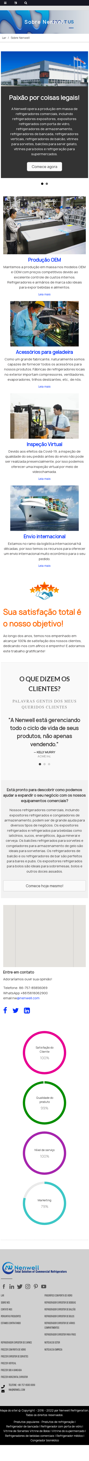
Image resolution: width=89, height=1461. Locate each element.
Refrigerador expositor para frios (60, 1334)
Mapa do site (8, 1410)
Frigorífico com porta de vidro (58, 1295)
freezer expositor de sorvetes (14, 1356)
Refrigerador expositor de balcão (60, 1309)
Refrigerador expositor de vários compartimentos (59, 1325)
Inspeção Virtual (44, 444)
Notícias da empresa (53, 1349)
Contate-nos (6, 1309)
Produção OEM (44, 260)
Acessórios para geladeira (44, 352)
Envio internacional (44, 536)
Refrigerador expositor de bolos (59, 1316)
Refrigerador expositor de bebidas (60, 1302)
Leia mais (44, 294)
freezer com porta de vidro (13, 1349)
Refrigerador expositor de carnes (16, 1342)
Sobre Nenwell (20, 38)
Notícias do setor (52, 1342)
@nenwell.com (28, 998)
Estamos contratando (11, 1323)
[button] (44, 166)
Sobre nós (5, 1302)
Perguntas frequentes (11, 1316)
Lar (4, 38)
